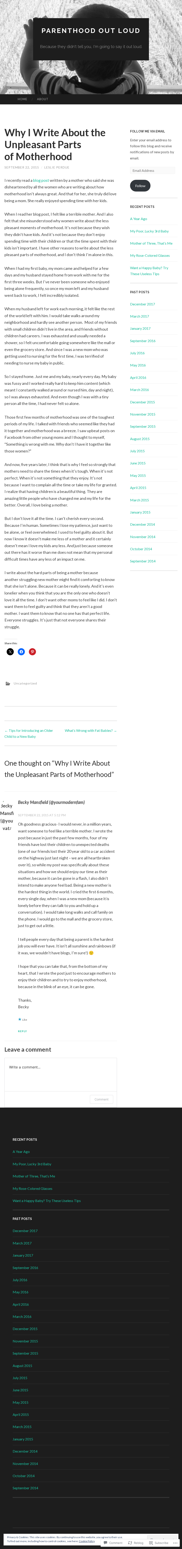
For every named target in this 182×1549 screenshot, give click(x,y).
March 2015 (139, 500)
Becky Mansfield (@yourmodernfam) (51, 802)
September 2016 (143, 341)
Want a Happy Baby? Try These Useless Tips (47, 1200)
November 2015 (142, 414)
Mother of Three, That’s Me (151, 243)
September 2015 (143, 426)
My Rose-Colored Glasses (150, 255)
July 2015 (137, 451)
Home (22, 99)
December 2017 (142, 304)
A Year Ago (138, 219)
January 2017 (140, 328)
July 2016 (137, 353)
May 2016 (138, 365)
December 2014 (142, 524)
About (42, 99)
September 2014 (143, 561)
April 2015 (138, 487)
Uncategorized (25, 683)
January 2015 (140, 512)
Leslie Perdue (56, 167)
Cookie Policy (87, 1541)
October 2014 (141, 549)
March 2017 (139, 316)
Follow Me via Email (147, 131)
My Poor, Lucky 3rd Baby (149, 231)
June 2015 (138, 463)
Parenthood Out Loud (91, 31)
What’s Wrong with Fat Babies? (91, 730)
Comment (102, 1099)
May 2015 (138, 475)
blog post (41, 180)
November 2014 (142, 537)
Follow (140, 186)
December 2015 (142, 402)
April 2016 (138, 377)
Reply (22, 1031)
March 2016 (139, 389)
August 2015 (140, 439)
